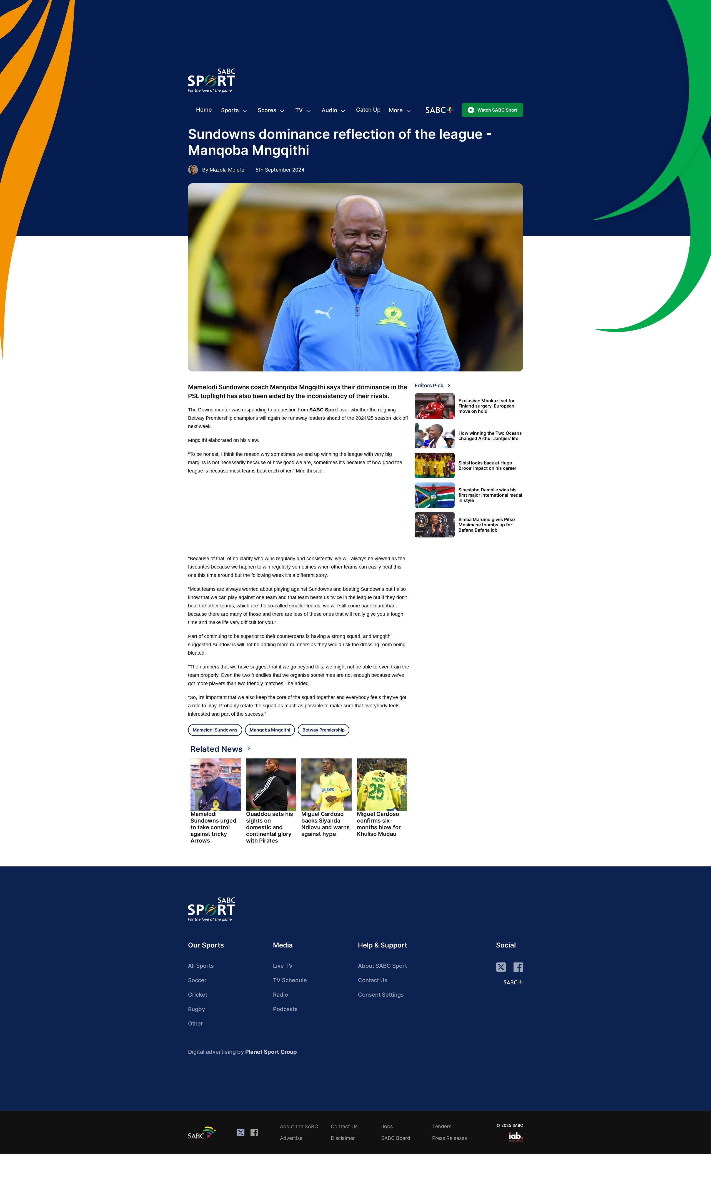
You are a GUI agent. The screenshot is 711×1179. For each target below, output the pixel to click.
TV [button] (299, 110)
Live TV (283, 965)
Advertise (291, 1138)
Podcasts (285, 1009)
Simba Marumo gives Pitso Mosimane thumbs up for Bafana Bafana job (487, 525)
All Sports (201, 965)
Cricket (197, 994)
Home (204, 109)
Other (195, 1023)
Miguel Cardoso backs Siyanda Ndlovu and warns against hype (325, 824)
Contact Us (372, 980)
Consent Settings (381, 994)
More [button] (396, 110)
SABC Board (395, 1138)
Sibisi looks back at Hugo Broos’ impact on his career (487, 465)
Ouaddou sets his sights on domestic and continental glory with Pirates (269, 827)
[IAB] (516, 1137)
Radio (280, 994)
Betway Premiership (323, 730)
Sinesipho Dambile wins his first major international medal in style (490, 495)
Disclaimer (343, 1138)
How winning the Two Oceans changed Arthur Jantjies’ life (490, 436)
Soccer (197, 980)
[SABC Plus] (513, 982)
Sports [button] (230, 110)
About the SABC (299, 1126)
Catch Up (368, 109)
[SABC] (203, 1132)
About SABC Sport (382, 965)
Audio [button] (329, 110)
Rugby (196, 1009)
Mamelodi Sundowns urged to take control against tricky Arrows (213, 827)
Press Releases (449, 1138)
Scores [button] (267, 110)
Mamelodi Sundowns (215, 730)
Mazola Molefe (227, 170)
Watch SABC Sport (497, 110)
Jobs (387, 1126)
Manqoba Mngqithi (270, 730)
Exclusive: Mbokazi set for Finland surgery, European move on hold (487, 406)
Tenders (441, 1126)
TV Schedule (290, 980)
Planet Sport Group (271, 1052)
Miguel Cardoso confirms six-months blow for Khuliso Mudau (379, 824)
